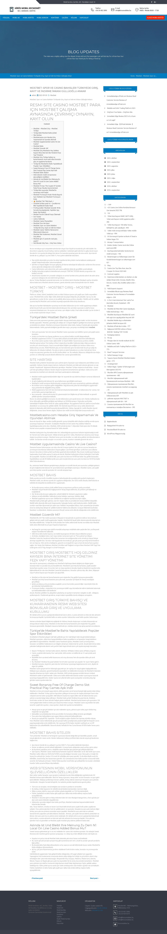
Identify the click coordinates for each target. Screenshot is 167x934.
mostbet (92, 327)
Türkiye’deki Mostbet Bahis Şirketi (45, 133)
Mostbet (53, 95)
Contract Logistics (113, 274)
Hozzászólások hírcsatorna (116, 429)
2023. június (111, 174)
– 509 (109, 204)
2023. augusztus (112, 166)
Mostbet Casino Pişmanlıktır (43, 221)
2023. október (112, 158)
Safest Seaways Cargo (115, 355)
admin (34, 95)
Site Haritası (37, 135)
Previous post (37, 878)
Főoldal (6, 18)
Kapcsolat (84, 18)
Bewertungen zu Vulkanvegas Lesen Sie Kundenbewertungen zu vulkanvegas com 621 (121, 259)
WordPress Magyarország (116, 433)
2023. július (111, 170)
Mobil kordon (42, 18)
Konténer (55, 18)
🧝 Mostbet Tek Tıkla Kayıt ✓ (43, 201)
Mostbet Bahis (38, 146)
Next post (94, 878)
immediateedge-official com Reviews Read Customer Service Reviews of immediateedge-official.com (121, 100)
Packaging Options (113, 335)
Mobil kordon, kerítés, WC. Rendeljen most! (78, 2)
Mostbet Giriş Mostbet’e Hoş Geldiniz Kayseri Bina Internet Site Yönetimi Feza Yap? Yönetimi (47, 153)
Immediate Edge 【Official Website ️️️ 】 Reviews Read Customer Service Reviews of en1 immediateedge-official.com (122, 128)
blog (108, 265)
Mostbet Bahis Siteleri (41, 172)
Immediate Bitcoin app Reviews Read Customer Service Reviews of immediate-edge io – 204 (121, 294)
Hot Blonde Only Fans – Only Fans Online (47, 243)
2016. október (112, 186)
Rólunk (74, 18)
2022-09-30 (43, 95)
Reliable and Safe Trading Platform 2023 (121, 108)
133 (108, 213)
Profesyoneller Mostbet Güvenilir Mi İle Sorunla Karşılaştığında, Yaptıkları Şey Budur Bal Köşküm (46, 210)
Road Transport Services (115, 352)
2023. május (111, 178)
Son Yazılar (37, 217)
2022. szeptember (113, 182)
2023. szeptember (113, 162)
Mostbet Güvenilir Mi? (40, 148)
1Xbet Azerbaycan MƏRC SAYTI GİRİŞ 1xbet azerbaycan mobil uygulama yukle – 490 (121, 219)
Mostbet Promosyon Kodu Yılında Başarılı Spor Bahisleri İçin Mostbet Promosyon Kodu (47, 197)
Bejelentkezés (112, 421)
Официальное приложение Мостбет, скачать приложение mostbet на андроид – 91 (122, 387)
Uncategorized (112, 364)
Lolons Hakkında (39, 219)
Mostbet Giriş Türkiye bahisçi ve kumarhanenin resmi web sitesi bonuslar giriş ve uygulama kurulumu (47, 159)
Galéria (65, 18)
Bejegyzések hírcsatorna (115, 425)
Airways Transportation (115, 242)
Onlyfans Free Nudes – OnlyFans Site (119, 112)
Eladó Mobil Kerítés (155, 17)
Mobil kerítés (28, 18)
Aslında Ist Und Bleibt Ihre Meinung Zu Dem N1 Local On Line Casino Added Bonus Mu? (46, 181)
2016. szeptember (113, 190)
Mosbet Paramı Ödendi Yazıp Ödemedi (46, 214)
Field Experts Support (115, 288)
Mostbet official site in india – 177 (118, 326)
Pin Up (109, 338)
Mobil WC (16, 18)
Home (132, 76)
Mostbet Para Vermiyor (41, 223)
